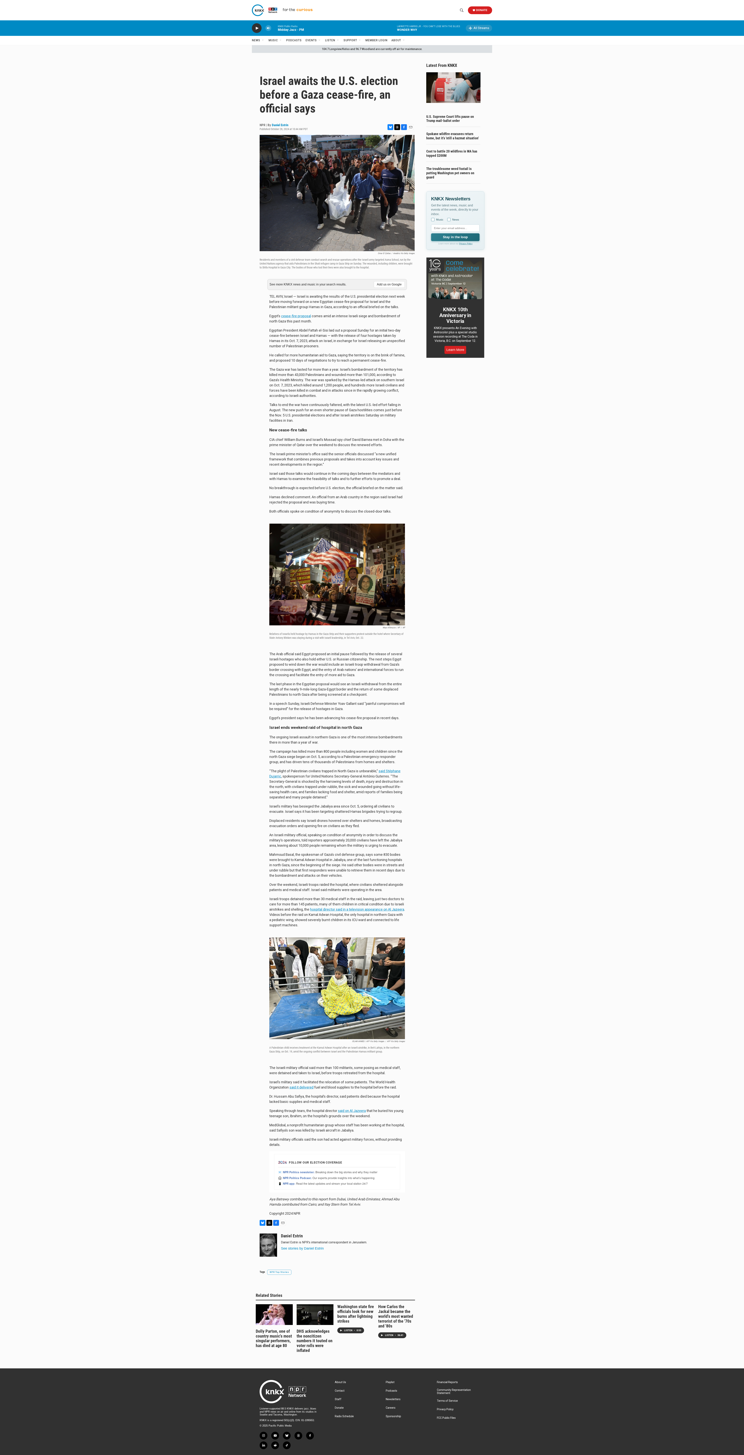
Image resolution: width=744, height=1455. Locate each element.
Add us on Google (389, 284)
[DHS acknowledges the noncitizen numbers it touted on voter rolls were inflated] (315, 1314)
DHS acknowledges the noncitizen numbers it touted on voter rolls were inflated (314, 1341)
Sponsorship (393, 1416)
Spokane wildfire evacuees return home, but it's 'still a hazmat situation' (452, 136)
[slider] (274, 28)
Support (350, 40)
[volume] (268, 28)
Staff (338, 1399)
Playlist (390, 1382)
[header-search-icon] (461, 10)
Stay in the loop (455, 237)
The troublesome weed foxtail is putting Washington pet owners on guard (450, 173)
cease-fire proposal (296, 316)
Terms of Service (447, 1400)
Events (311, 40)
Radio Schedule (344, 1416)
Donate (481, 10)
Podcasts (294, 40)
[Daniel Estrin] (268, 1245)
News (256, 40)
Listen (330, 40)
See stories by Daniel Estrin (302, 1248)
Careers (390, 1407)
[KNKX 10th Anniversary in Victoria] (455, 279)
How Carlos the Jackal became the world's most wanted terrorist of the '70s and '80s (395, 1316)
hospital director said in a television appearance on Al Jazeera (357, 909)
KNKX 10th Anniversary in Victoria (455, 315)
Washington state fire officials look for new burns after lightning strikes (355, 1314)
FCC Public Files (446, 1417)
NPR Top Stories (279, 1272)
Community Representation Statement (454, 1392)
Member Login (376, 40)
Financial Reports (447, 1382)
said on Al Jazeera (352, 1111)
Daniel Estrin (280, 125)
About (396, 40)
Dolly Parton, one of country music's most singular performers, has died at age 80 (274, 1338)
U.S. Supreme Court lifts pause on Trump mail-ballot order (450, 119)
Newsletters (393, 1399)
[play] (257, 28)
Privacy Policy (466, 243)
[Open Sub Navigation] (263, 40)
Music (273, 40)
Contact (339, 1390)
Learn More (455, 350)
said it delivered (301, 1087)
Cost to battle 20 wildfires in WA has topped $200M (451, 153)
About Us (340, 1382)
